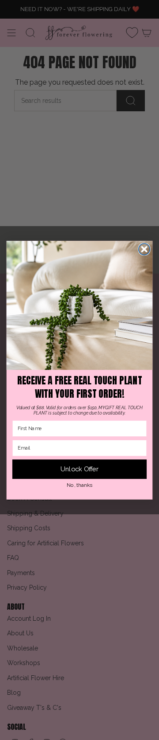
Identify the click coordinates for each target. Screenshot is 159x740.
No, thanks (79, 485)
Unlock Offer (80, 469)
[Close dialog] (144, 249)
